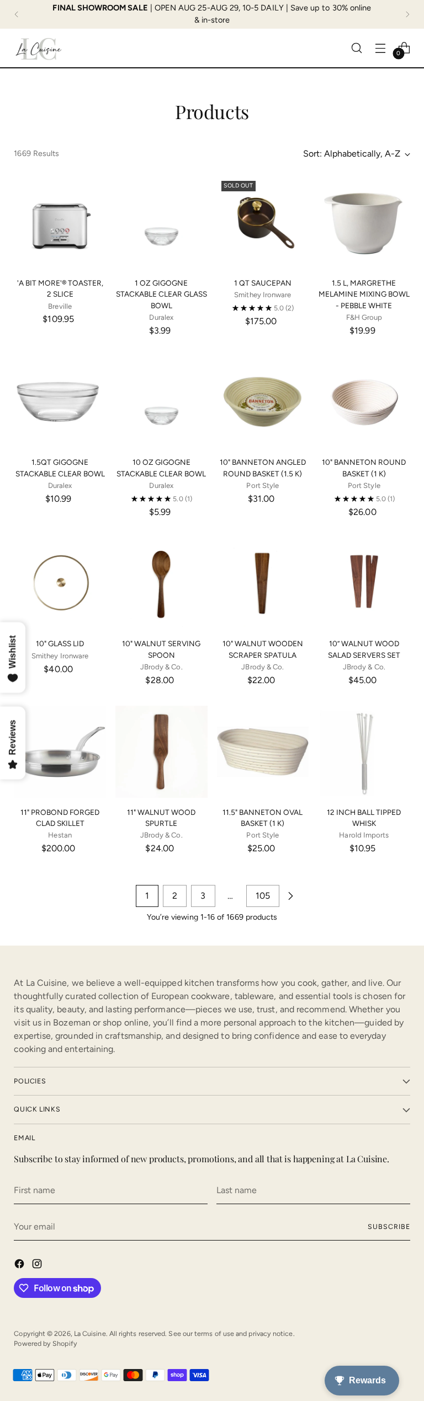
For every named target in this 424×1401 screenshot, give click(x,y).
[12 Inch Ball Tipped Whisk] (364, 752)
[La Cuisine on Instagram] (38, 1265)
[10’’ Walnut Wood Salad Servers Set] (364, 584)
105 (263, 895)
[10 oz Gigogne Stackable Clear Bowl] (161, 402)
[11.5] (263, 752)
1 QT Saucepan (263, 282)
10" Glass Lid (60, 643)
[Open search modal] (357, 47)
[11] (60, 752)
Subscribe (389, 1226)
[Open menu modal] (380, 47)
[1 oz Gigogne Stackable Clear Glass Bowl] (161, 222)
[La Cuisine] (38, 48)
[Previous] (16, 14)
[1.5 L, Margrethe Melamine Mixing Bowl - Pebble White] (364, 222)
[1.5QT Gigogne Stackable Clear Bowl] (60, 402)
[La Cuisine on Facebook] (20, 1265)
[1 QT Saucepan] (263, 222)
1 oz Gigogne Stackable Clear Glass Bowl (161, 294)
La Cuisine (90, 1333)
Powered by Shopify (45, 1343)
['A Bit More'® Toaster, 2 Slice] (60, 222)
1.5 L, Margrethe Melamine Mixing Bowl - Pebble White (364, 294)
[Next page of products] (290, 896)
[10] (263, 402)
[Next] (407, 14)
